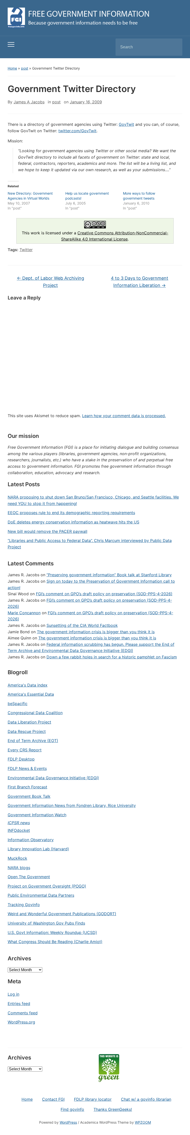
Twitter (26, 249)
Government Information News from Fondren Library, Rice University (72, 805)
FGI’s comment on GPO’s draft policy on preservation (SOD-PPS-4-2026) (104, 593)
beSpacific (17, 703)
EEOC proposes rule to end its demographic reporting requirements (71, 512)
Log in (13, 994)
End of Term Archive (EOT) (33, 740)
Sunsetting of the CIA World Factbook (82, 625)
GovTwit (126, 124)
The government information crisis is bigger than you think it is (96, 631)
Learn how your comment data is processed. (124, 415)
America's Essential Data (31, 694)
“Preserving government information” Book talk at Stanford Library (109, 574)
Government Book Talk (29, 796)
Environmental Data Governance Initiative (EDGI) (53, 777)
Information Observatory (31, 839)
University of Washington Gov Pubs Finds (46, 923)
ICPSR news (19, 822)
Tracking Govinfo (24, 904)
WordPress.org (21, 1022)
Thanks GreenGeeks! (113, 1109)
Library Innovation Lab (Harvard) (38, 848)
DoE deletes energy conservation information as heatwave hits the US (73, 522)
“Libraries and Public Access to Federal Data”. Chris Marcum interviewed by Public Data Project (90, 543)
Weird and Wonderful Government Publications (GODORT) (62, 913)
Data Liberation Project (29, 722)
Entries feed (19, 1003)
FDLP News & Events (27, 768)
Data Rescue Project (27, 731)
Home (12, 68)
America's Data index (28, 685)
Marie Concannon (24, 612)
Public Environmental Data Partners (41, 895)
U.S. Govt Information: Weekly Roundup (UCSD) (52, 932)
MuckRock (17, 858)
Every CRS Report (25, 749)
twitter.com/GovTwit (77, 130)
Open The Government (29, 876)
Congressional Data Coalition (35, 712)
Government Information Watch (37, 814)
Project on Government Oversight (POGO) (47, 886)
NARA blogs (19, 867)
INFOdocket (19, 830)
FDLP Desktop (21, 759)
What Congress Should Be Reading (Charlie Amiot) (55, 941)
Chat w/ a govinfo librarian (146, 1099)
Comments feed (23, 1012)
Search (174, 47)
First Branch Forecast (27, 786)
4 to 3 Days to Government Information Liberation (139, 282)
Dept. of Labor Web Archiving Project (50, 282)
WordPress (68, 1122)
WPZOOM (143, 1122)
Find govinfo (72, 1109)
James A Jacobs (29, 101)
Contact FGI (53, 1099)
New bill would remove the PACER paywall (47, 531)
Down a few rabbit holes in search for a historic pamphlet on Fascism (112, 656)
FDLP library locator (93, 1099)
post (24, 68)
